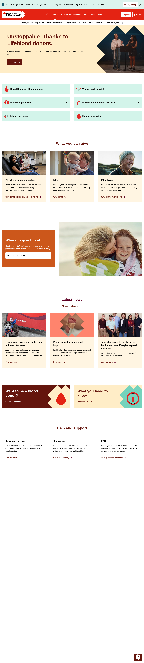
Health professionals (93, 15)
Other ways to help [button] (115, 23)
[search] (47, 14)
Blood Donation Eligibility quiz (26, 89)
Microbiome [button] (58, 23)
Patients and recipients (71, 15)
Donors (55, 15)
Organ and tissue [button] (73, 23)
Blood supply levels (21, 102)
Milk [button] (49, 23)
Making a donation (92, 116)
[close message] (141, 4)
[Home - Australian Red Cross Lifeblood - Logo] (13, 14)
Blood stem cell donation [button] (94, 23)
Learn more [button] (15, 62)
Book (138, 15)
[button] (126, 14)
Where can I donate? (93, 89)
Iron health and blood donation (98, 102)
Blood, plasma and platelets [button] (33, 23)
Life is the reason (19, 116)
